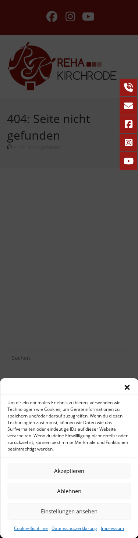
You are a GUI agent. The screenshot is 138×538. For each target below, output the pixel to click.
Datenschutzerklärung (74, 528)
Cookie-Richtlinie (31, 528)
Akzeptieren (69, 470)
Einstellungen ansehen (69, 511)
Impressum (112, 528)
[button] (127, 387)
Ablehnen (69, 491)
